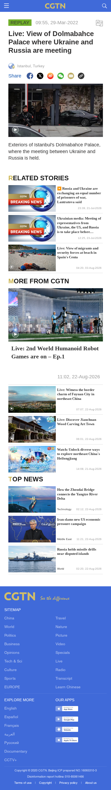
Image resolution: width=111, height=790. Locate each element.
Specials (63, 653)
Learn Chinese (68, 687)
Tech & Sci (13, 661)
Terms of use (23, 783)
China (9, 618)
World (9, 627)
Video (60, 644)
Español (11, 717)
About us (91, 783)
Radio (60, 670)
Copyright (46, 783)
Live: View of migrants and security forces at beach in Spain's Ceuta (77, 252)
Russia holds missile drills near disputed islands (76, 551)
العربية (9, 734)
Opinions (11, 653)
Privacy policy (68, 783)
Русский (11, 743)
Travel (61, 618)
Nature (61, 627)
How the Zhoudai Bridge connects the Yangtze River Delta (77, 494)
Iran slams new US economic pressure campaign (78, 521)
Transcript (64, 678)
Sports (10, 678)
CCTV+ (10, 760)
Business (12, 644)
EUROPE (12, 687)
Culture (10, 670)
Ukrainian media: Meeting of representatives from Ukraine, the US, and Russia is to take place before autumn (79, 225)
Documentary (15, 751)
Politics (10, 635)
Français (11, 726)
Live (59, 661)
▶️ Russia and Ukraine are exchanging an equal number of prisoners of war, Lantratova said (79, 195)
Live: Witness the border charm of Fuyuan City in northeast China (76, 394)
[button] (15, 130)
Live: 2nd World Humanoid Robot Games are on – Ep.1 (55, 352)
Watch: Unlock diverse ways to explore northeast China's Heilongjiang (78, 453)
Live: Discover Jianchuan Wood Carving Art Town (76, 422)
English (10, 708)
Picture (61, 635)
